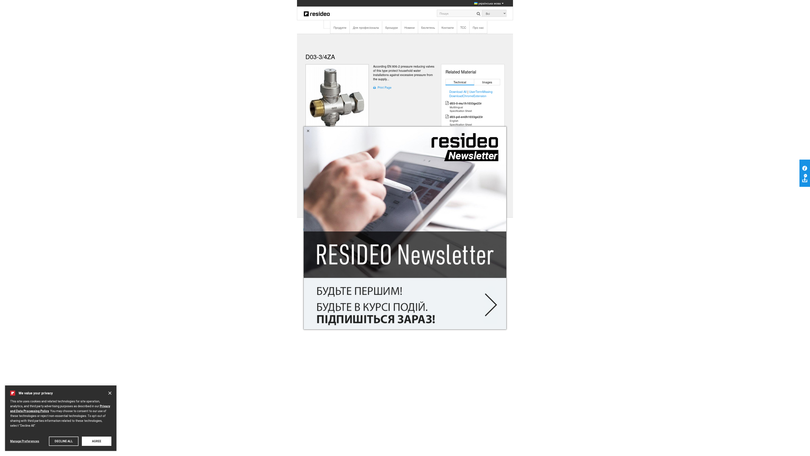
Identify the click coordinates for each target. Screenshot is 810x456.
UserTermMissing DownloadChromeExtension (471, 94)
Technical (460, 82)
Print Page (384, 87)
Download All (458, 92)
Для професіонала (366, 27)
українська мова (489, 3)
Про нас (478, 27)
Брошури (391, 27)
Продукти (339, 27)
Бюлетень (428, 27)
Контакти (447, 27)
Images (487, 82)
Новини (409, 27)
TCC (463, 27)
